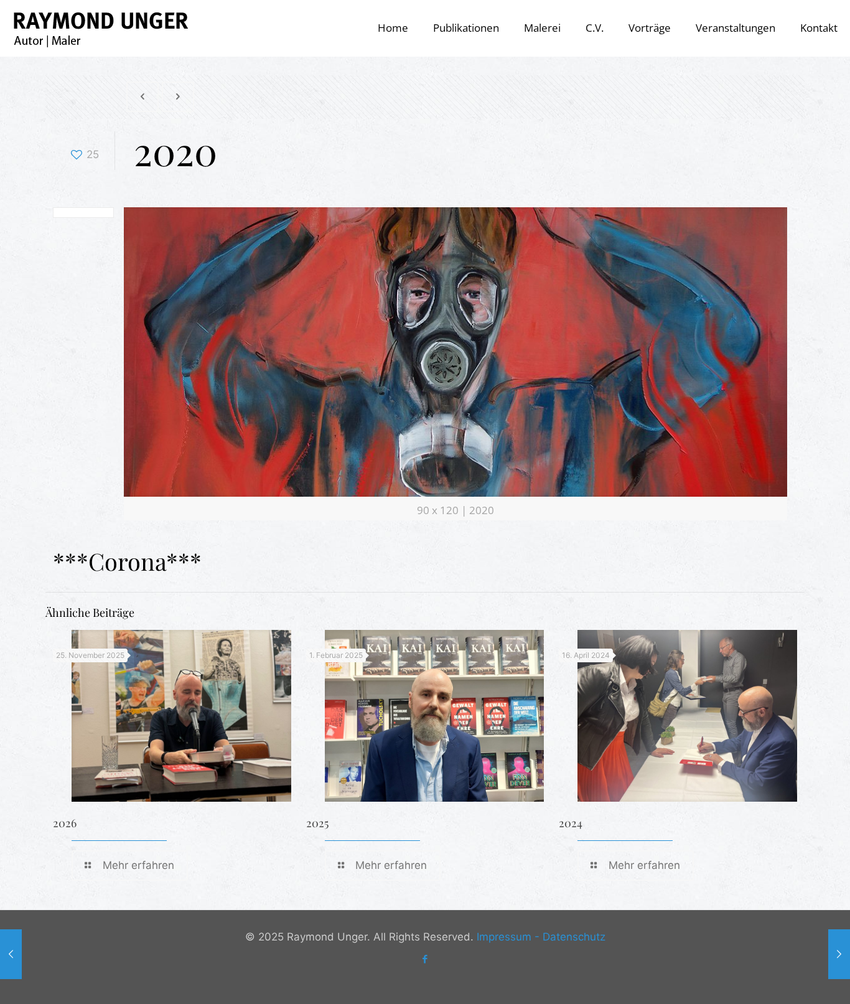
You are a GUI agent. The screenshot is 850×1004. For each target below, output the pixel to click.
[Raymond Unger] (100, 28)
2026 (65, 822)
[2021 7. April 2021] (839, 954)
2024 (570, 822)
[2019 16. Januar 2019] (11, 954)
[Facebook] (425, 959)
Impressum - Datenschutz (541, 937)
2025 (317, 822)
